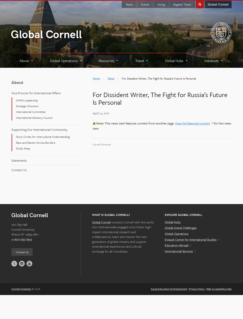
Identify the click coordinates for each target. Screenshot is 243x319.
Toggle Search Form (200, 4)
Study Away (23, 148)
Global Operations (177, 233)
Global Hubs (173, 222)
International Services (179, 251)
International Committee (31, 112)
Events (145, 4)
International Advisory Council (34, 118)
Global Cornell (46, 34)
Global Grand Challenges (181, 228)
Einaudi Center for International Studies (191, 239)
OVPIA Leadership (27, 100)
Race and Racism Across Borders (35, 142)
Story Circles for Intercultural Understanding (43, 137)
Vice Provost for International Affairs (36, 93)
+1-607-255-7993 (21, 239)
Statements (19, 160)
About (17, 82)
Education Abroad (176, 245)
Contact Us (19, 169)
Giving (161, 4)
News (129, 4)
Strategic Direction (27, 106)
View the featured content (192, 123)
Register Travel (182, 4)
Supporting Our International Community (39, 129)
